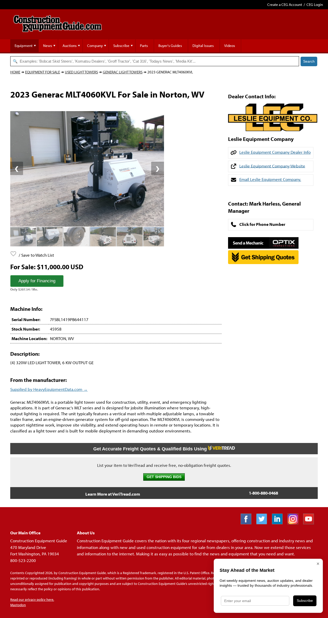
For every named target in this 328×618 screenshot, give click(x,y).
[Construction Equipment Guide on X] (263, 522)
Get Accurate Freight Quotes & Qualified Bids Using (150, 448)
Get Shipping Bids (164, 477)
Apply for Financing (36, 280)
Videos (229, 45)
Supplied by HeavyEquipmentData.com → (49, 389)
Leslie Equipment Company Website (272, 165)
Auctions (70, 45)
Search (309, 61)
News (47, 45)
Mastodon (18, 605)
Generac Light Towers (122, 72)
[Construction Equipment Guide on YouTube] (310, 522)
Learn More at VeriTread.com (112, 494)
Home (15, 72)
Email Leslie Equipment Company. (270, 179)
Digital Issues (203, 45)
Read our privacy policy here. (32, 599)
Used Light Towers (81, 72)
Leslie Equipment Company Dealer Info (275, 152)
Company (95, 45)
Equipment (24, 45)
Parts (144, 45)
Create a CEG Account (284, 4)
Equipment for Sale (42, 72)
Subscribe (121, 45)
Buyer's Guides (170, 45)
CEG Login (314, 4)
